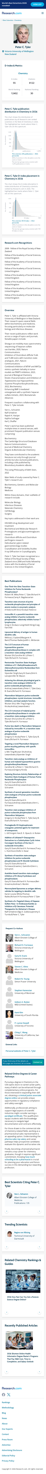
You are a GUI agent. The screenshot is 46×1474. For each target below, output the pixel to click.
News (4, 1418)
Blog (4, 1413)
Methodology (8, 1407)
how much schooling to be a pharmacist (20, 1158)
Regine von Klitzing (22, 1232)
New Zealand (10, 54)
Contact (5, 1434)
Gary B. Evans (21, 956)
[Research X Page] (8, 1394)
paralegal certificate (13, 1116)
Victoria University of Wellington (19, 51)
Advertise (6, 1445)
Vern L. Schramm (22, 935)
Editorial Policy (8, 1455)
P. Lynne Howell (22, 1023)
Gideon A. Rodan (22, 1002)
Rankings (6, 1402)
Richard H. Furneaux (24, 945)
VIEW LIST (37, 4)
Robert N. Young (22, 979)
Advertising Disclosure (12, 1450)
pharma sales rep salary (15, 1139)
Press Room (7, 1439)
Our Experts (7, 1429)
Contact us (37, 1062)
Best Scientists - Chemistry (12, 20)
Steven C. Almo (21, 966)
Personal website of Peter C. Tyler (21, 1051)
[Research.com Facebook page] (3, 1394)
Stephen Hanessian (23, 990)
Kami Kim (19, 1012)
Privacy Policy (8, 1461)
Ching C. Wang (21, 1032)
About (4, 1423)
